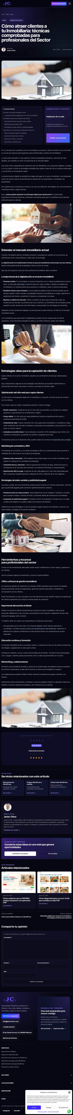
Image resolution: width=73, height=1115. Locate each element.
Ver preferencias (63, 1107)
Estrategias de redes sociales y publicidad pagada (18, 127)
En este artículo (10, 109)
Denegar (48, 1107)
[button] (69, 1092)
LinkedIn (17, 1111)
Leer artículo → (7, 905)
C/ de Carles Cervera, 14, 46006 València (17, 1032)
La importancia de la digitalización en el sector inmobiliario (21, 115)
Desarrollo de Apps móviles (10, 1067)
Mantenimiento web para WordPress (12, 1064)
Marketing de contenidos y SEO (13, 124)
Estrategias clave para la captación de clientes (16, 118)
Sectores (5, 1075)
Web (5, 971)
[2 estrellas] (33, 740)
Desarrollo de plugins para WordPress (13, 1061)
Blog (7, 14)
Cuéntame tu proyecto (20, 853)
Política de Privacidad (53, 1111)
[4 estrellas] (39, 740)
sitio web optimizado (17, 284)
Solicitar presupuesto (59, 3)
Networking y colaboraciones (12, 142)
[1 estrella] (30, 740)
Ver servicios (52, 853)
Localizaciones (7, 1083)
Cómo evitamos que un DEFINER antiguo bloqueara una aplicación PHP (16, 900)
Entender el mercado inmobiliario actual (14, 112)
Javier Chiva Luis (38, 761)
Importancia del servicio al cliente (14, 136)
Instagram (6, 1111)
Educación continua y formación (13, 139)
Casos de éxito (59, 1028)
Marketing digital (16, 20)
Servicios (5, 1048)
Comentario (8, 937)
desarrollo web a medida (62, 440)
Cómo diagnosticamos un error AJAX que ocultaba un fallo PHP (54, 899)
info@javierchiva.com (11, 1021)
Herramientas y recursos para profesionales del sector (18, 130)
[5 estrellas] (42, 740)
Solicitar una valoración (58, 138)
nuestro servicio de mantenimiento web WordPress (38, 629)
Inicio (2, 14)
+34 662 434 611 (9, 1027)
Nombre (7, 963)
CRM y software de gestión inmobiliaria (15, 133)
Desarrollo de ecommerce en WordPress (14, 1058)
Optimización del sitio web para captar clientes (17, 121)
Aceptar (34, 1107)
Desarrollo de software (8, 1051)
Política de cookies (42, 1111)
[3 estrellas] (36, 740)
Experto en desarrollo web (9, 1054)
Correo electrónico (43, 963)
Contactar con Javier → (12, 830)
